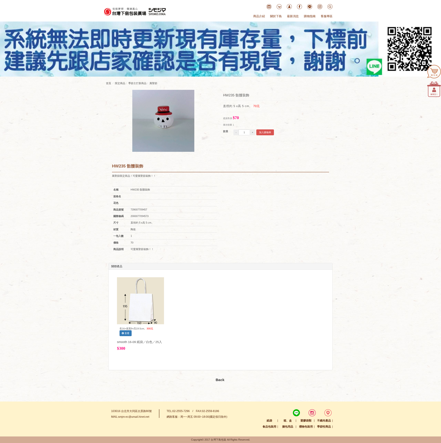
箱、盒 (288, 420)
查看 (126, 333)
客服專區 (326, 16)
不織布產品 (324, 420)
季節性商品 (324, 426)
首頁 (108, 83)
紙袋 (269, 420)
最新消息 (293, 16)
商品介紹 (259, 16)
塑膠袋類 (305, 420)
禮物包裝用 (306, 426)
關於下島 (276, 16)
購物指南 (310, 16)
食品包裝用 (269, 426)
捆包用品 (287, 426)
